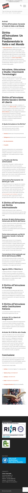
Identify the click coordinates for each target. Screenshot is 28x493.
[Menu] (24, 6)
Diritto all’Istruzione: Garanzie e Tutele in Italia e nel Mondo (13, 25)
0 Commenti (11, 28)
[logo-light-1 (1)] (11, 6)
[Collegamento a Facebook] (22, 491)
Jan (3, 29)
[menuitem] (20, 6)
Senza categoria (19, 28)
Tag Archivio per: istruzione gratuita (12, 11)
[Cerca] (20, 6)
